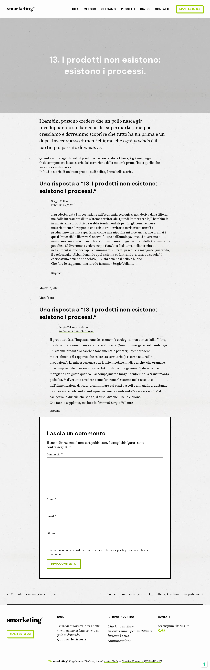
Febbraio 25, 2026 (62, 205)
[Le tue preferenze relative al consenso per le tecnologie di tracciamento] (204, 664)
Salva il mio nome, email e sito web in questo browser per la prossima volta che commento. (99, 552)
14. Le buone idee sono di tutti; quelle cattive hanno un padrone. (153, 594)
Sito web (52, 533)
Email (51, 516)
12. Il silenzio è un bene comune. (33, 594)
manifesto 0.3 (189, 9)
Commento (55, 454)
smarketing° (21, 9)
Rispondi (56, 273)
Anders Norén (111, 661)
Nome (51, 499)
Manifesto (46, 298)
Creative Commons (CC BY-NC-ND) (142, 661)
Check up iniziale (121, 626)
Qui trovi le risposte (71, 639)
